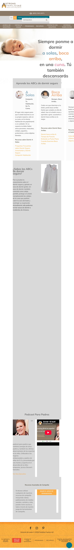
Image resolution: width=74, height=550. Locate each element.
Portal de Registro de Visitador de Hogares (33, 18)
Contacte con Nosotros (52, 26)
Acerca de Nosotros (6, 26)
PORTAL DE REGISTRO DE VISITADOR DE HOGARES (64, 540)
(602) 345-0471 (38, 13)
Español (15, 17)
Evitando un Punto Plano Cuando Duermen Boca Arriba (50, 141)
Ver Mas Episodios (19, 474)
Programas (29, 26)
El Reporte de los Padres (6, 540)
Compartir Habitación (23, 155)
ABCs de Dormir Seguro (17, 540)
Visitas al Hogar (18, 26)
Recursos (40, 26)
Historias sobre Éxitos (67, 26)
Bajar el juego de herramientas (46, 492)
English (11, 17)
